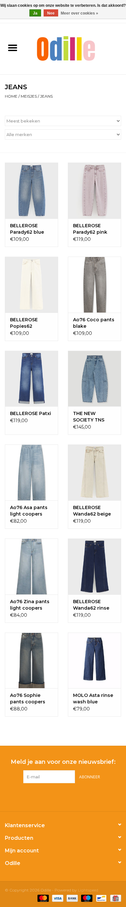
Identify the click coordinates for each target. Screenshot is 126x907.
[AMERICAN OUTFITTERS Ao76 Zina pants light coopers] (31, 566)
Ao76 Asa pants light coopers (28, 511)
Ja (35, 13)
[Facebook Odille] (57, 796)
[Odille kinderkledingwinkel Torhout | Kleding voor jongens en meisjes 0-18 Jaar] (76, 48)
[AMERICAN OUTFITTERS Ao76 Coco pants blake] (94, 285)
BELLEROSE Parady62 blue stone (27, 229)
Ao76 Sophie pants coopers (27, 698)
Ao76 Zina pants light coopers (29, 605)
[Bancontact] (100, 898)
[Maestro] (86, 898)
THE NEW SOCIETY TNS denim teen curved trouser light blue (90, 417)
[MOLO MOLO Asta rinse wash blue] (94, 660)
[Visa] (57, 898)
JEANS (46, 96)
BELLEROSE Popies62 (24, 323)
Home (11, 96)
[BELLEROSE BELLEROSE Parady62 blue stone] (31, 191)
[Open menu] (12, 47)
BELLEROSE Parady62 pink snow (90, 229)
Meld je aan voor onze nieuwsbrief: (63, 762)
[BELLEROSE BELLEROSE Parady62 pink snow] (94, 191)
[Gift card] (114, 898)
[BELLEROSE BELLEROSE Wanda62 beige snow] (94, 472)
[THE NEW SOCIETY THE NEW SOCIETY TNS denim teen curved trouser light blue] (94, 379)
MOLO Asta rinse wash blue (93, 698)
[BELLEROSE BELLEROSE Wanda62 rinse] (94, 566)
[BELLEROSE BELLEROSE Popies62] (31, 285)
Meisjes (29, 96)
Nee (51, 13)
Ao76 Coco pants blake (93, 323)
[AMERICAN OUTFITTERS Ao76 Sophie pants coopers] (31, 660)
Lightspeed (88, 890)
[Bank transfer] (71, 898)
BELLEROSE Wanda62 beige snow (92, 511)
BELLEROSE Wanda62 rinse (91, 605)
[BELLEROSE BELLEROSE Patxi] (31, 379)
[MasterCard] (42, 898)
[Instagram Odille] (69, 796)
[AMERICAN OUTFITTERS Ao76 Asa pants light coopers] (31, 472)
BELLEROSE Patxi (30, 413)
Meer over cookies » (79, 13)
